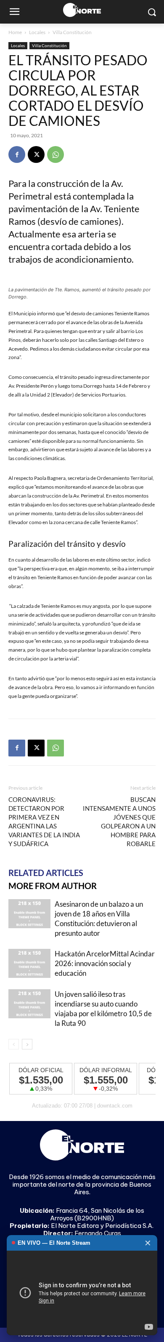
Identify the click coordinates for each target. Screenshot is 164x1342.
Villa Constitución (72, 32)
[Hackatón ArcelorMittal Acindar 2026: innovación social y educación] (29, 963)
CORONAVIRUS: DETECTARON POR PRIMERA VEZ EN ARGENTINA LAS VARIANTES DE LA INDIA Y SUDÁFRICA (44, 821)
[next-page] (27, 1044)
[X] (36, 154)
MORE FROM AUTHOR (52, 886)
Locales (37, 32)
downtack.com (114, 1105)
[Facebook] (16, 154)
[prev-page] (13, 1044)
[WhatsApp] (55, 154)
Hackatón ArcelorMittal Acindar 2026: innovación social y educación (105, 963)
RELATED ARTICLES (45, 873)
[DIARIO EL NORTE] (82, 10)
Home (15, 32)
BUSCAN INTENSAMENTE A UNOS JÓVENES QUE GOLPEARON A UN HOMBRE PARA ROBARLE (119, 821)
